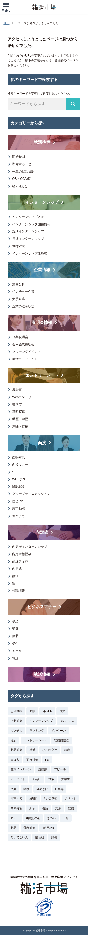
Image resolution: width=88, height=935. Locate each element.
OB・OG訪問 (21, 179)
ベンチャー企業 (23, 291)
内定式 (17, 569)
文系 (58, 808)
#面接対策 (33, 818)
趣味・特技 (20, 426)
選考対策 (18, 246)
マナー (15, 818)
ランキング (36, 730)
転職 (67, 750)
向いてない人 (19, 837)
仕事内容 (16, 798)
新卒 (32, 808)
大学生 (65, 779)
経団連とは (20, 186)
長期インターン (21, 769)
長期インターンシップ (28, 239)
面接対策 (18, 457)
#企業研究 (50, 798)
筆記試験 (18, 486)
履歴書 (17, 389)
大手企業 (18, 299)
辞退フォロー (21, 561)
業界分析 (18, 284)
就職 (71, 808)
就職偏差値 (61, 740)
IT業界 (59, 789)
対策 (51, 779)
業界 (13, 828)
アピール (60, 769)
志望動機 (18, 508)
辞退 (15, 576)
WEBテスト (20, 479)
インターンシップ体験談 (29, 253)
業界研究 (16, 750)
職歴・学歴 (20, 419)
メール (17, 651)
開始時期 (18, 156)
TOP (6, 23)
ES (47, 760)
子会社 (36, 779)
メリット (70, 798)
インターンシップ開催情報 (31, 224)
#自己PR (48, 828)
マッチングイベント (26, 352)
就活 (32, 750)
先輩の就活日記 (23, 171)
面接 (32, 711)
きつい (51, 818)
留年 (15, 583)
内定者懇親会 (21, 554)
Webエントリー (23, 397)
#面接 (33, 798)
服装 (15, 636)
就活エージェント (25, 359)
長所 (45, 808)
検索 (73, 104)
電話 (15, 658)
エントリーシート (35, 740)
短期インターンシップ (28, 231)
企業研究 (16, 721)
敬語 (15, 621)
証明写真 (18, 412)
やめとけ (42, 789)
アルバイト (18, 779)
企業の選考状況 (23, 306)
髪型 (15, 629)
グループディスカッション (31, 494)
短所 (13, 740)
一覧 (66, 818)
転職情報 (18, 590)
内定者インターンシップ (29, 546)
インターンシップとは (28, 217)
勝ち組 (39, 837)
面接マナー (20, 464)
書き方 (17, 404)
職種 (26, 789)
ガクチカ (18, 516)
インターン (58, 730)
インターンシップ (41, 721)
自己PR (17, 501)
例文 (62, 711)
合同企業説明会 (23, 344)
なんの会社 (49, 750)
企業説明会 (20, 337)
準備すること (21, 164)
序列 (13, 789)
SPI (15, 472)
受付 (15, 643)
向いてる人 (67, 721)
